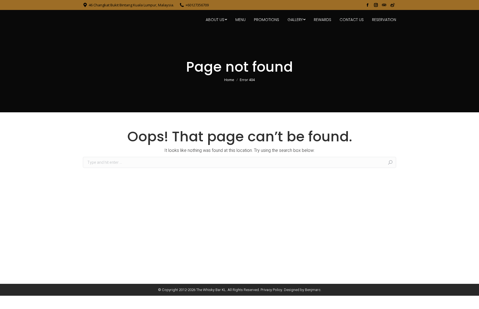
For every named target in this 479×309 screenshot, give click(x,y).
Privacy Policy (271, 289)
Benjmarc (312, 289)
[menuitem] (216, 19)
